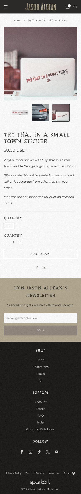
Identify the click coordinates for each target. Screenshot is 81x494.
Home (17, 20)
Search (40, 409)
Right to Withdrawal (40, 429)
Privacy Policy (13, 473)
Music (40, 374)
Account (40, 402)
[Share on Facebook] (37, 267)
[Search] (75, 7)
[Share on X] (44, 267)
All (40, 380)
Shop (40, 360)
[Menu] (6, 7)
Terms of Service (35, 473)
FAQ (40, 415)
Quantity (13, 235)
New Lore (53, 473)
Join (40, 330)
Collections (40, 367)
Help (40, 422)
